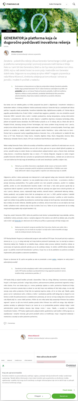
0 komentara (11, 323)
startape (15, 241)
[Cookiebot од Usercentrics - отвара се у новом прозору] (67, 365)
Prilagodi (38, 396)
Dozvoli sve (64, 396)
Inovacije (9, 31)
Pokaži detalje (67, 390)
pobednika (18, 91)
